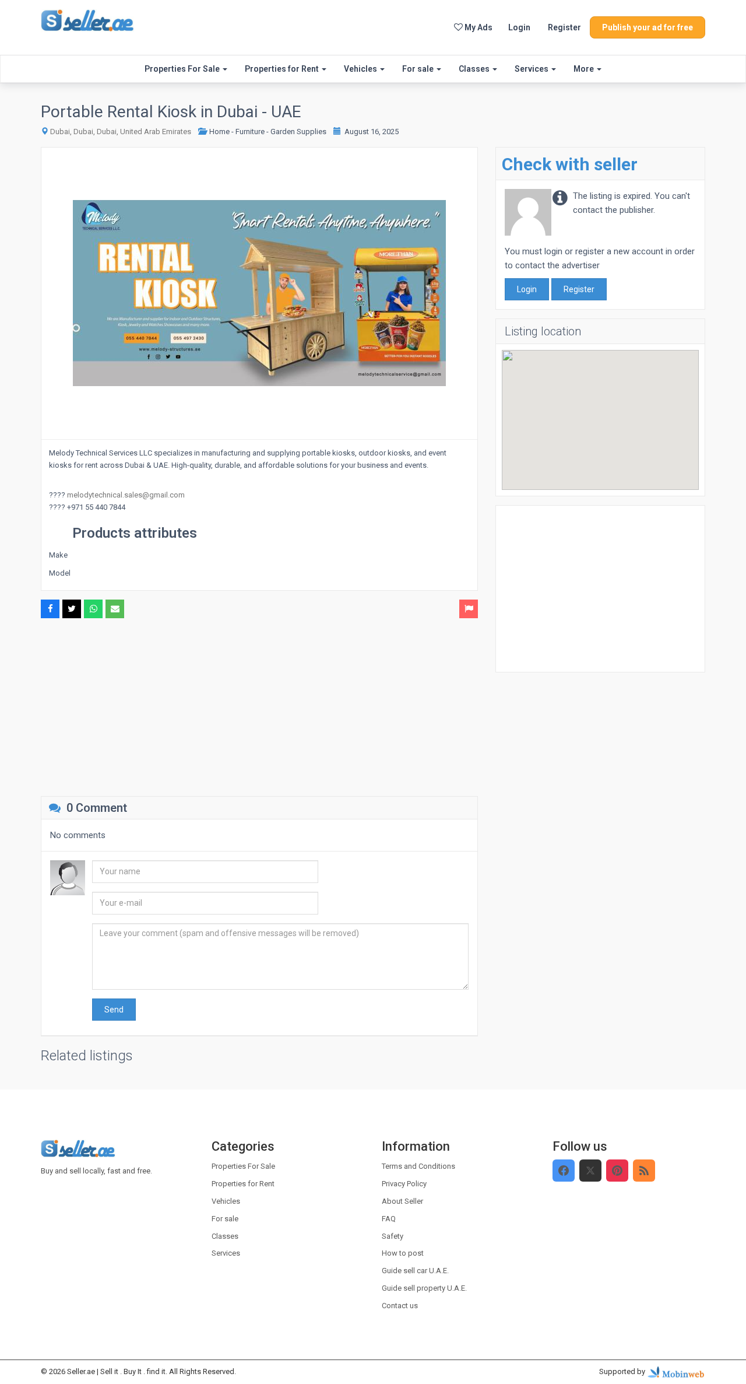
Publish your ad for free (647, 27)
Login (519, 27)
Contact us (400, 1305)
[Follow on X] (590, 1170)
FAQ (389, 1218)
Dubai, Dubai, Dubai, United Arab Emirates (120, 131)
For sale (418, 68)
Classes (475, 68)
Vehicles (361, 68)
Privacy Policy (404, 1183)
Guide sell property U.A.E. (424, 1288)
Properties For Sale (183, 68)
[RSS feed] (644, 1170)
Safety (392, 1236)
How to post (403, 1253)
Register (564, 27)
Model (60, 573)
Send (114, 1009)
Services (532, 68)
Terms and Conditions (418, 1166)
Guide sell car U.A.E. (415, 1270)
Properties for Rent (283, 68)
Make (58, 555)
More (584, 68)
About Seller (402, 1201)
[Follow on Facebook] (564, 1170)
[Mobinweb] (676, 1371)
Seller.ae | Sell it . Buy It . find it (116, 1371)
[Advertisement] (259, 705)
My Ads (477, 27)
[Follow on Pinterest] (617, 1170)
